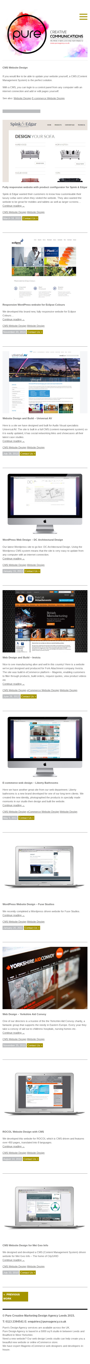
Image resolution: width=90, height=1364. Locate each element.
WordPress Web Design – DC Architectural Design (33, 539)
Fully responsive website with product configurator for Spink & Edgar (45, 187)
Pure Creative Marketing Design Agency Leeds (36, 1315)
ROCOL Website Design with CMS (23, 1131)
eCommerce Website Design (43, 690)
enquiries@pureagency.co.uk (47, 1321)
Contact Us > (30, 218)
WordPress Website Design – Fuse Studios (28, 904)
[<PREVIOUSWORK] (15, 1296)
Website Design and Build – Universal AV (27, 418)
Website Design (22, 98)
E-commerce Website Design (48, 98)
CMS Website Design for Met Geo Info (25, 1245)
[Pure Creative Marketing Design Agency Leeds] (45, 34)
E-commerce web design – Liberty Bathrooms (30, 782)
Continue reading (14, 205)
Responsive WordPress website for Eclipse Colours (34, 304)
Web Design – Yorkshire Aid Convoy (24, 1014)
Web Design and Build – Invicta (21, 657)
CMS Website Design (14, 212)
